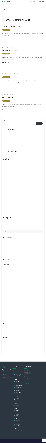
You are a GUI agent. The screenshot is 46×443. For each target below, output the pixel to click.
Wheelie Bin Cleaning (17, 399)
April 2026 (5, 161)
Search (5, 120)
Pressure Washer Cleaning (18, 425)
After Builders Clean (18, 378)
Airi (29, 441)
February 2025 (7, 184)
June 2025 (6, 175)
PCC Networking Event (9, 140)
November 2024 (7, 190)
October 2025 (6, 167)
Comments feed (7, 347)
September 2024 (7, 195)
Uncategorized (6, 29)
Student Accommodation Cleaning (18, 407)
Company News (7, 220)
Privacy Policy (19, 430)
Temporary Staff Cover (17, 421)
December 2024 (7, 187)
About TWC (17, 428)
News (15, 433)
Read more (5, 38)
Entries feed (6, 344)
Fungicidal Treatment (17, 402)
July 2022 (5, 212)
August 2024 (6, 198)
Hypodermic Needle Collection (17, 389)
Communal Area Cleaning (17, 375)
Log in (4, 341)
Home (15, 370)
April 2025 (5, 181)
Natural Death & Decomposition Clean (17, 416)
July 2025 (5, 173)
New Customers (7, 223)
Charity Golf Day (8, 97)
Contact (16, 435)
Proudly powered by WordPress (17, 441)
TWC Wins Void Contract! (11, 26)
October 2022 (6, 207)
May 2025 (5, 178)
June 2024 (6, 201)
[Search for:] (23, 231)
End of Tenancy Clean (17, 382)
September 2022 (7, 209)
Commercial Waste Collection (18, 393)
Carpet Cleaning (16, 411)
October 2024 (6, 192)
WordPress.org (7, 349)
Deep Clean (18, 396)
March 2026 (6, 164)
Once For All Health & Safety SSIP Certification (15, 143)
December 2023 (7, 204)
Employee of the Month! (10, 50)
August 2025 (6, 170)
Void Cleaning (19, 385)
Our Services (17, 373)
